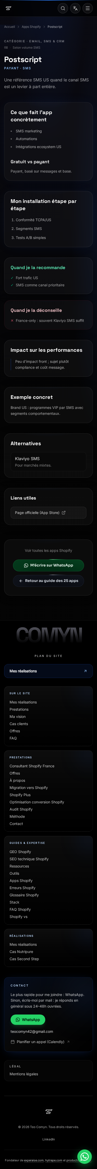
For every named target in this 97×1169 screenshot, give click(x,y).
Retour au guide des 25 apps (51, 580)
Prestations (19, 709)
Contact (16, 823)
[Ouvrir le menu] (88, 8)
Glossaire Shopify (24, 895)
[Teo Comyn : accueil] (48, 1111)
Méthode (17, 816)
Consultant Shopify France (32, 766)
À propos (17, 780)
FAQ (13, 738)
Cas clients (19, 723)
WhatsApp (31, 1019)
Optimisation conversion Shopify (37, 802)
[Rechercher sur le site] (63, 8)
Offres (15, 731)
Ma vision (18, 716)
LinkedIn (48, 1139)
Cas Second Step (24, 959)
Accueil (9, 27)
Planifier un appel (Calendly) (40, 1041)
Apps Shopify (31, 27)
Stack (14, 902)
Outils (14, 873)
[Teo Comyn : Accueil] (8, 8)
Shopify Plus (20, 795)
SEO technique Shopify (29, 859)
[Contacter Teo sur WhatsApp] (84, 1156)
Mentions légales (24, 1074)
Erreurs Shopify (22, 888)
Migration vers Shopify (29, 787)
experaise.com (34, 1160)
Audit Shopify (21, 809)
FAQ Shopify (20, 909)
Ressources (19, 866)
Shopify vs (18, 916)
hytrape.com (53, 1160)
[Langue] (75, 8)
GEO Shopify (20, 851)
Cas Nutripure (21, 951)
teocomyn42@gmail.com (32, 1031)
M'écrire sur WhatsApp (51, 565)
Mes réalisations (23, 671)
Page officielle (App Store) (37, 512)
